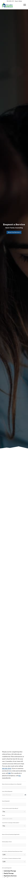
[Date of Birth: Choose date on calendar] (25, 794)
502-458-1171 (10, 1)
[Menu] (24, 5)
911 (19, 775)
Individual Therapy (10, 871)
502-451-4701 (6, 768)
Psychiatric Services (10, 876)
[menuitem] (24, 5)
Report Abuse (18, 1)
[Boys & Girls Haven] (9, 5)
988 (9, 773)
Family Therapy (9, 873)
